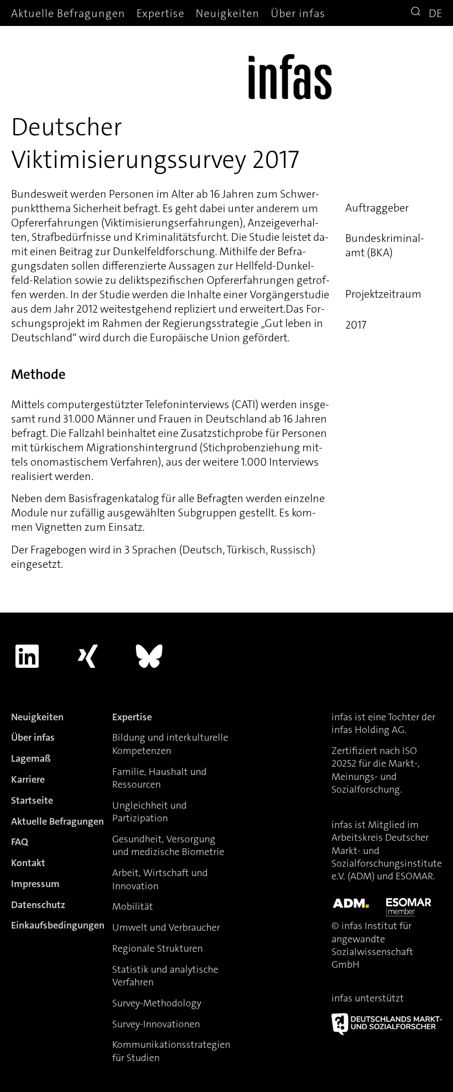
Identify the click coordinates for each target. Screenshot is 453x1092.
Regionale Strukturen (157, 948)
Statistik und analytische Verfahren (165, 976)
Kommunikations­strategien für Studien (171, 1051)
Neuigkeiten (228, 13)
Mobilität (132, 906)
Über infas (298, 13)
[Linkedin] (27, 656)
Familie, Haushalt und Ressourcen (159, 778)
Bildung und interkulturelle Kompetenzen (170, 744)
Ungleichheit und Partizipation (149, 812)
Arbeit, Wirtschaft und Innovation (160, 879)
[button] (417, 12)
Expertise (160, 13)
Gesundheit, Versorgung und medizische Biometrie (168, 845)
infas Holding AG (367, 729)
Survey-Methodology (156, 1003)
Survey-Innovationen (156, 1024)
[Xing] (88, 656)
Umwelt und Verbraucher (166, 927)
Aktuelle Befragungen (68, 13)
